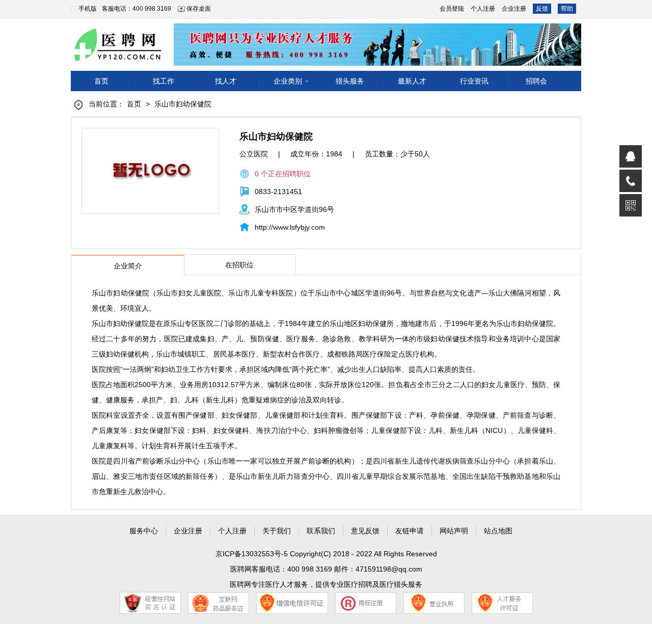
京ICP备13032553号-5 (252, 554)
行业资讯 (474, 81)
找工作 (163, 81)
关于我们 (276, 531)
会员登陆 (452, 8)
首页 (101, 81)
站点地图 (498, 531)
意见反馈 (365, 531)
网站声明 (454, 531)
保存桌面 (198, 8)
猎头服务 (350, 81)
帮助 (567, 8)
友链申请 (409, 531)
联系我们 (321, 531)
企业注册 (514, 8)
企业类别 (288, 81)
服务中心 (143, 531)
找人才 (225, 81)
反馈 (542, 8)
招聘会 (536, 81)
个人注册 (483, 8)
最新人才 (412, 81)
